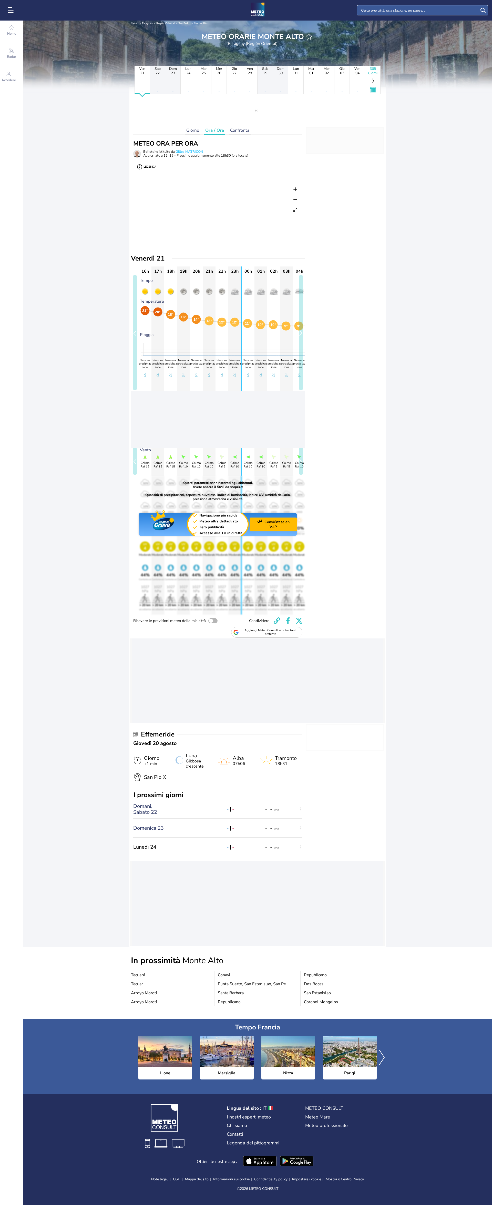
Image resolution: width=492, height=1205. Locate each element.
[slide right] (301, 332)
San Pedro (184, 23)
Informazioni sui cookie (231, 1179)
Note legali (159, 1179)
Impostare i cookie (306, 1179)
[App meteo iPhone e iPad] (259, 1161)
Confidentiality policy (271, 1179)
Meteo (134, 23)
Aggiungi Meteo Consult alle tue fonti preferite (270, 632)
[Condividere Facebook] (288, 620)
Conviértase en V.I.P (277, 524)
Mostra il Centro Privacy (345, 1179)
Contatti (235, 1134)
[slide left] (135, 332)
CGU (176, 1179)
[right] (382, 1058)
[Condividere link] (277, 620)
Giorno (192, 130)
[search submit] (483, 10)
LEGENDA (150, 167)
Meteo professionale (326, 1125)
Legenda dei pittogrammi (253, 1143)
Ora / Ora (214, 130)
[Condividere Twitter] (299, 620)
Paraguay (147, 23)
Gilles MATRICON (189, 151)
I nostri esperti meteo (249, 1117)
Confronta (239, 130)
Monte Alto (201, 23)
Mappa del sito (197, 1179)
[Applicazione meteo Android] (296, 1161)
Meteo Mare (317, 1117)
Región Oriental (165, 23)
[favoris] (309, 36)
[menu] (11, 10)
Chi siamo (237, 1125)
